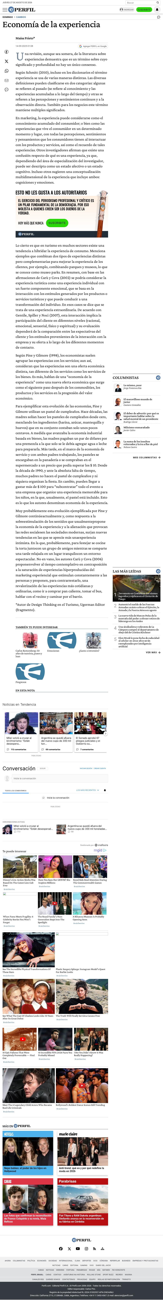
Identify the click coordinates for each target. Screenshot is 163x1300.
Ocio (95, 1261)
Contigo (57, 1275)
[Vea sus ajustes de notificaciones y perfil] (157, 9)
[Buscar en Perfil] (158, 2)
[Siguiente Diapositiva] (105, 733)
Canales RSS (38, 1279)
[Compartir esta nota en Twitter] (6, 61)
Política (31, 1261)
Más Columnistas (145, 457)
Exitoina (74, 1265)
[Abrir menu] (5, 9)
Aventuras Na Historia (74, 1275)
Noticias (56, 1265)
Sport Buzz (108, 1275)
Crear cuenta (100, 768)
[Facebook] (61, 1249)
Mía (98, 1270)
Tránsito (126, 1279)
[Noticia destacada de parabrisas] (82, 1182)
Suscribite (144, 9)
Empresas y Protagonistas (145, 1261)
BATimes (106, 1270)
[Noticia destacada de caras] (28, 1182)
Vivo (92, 1265)
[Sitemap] (102, 1249)
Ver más (151, 652)
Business (126, 1261)
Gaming (83, 1265)
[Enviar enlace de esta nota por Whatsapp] (6, 71)
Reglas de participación (109, 1279)
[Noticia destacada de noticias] (28, 1134)
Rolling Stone (94, 1275)
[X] (69, 1249)
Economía (41, 1261)
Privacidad (82, 1279)
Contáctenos (68, 1279)
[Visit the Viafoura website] (101, 845)
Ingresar (129, 9)
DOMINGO (8, 17)
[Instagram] (86, 1249)
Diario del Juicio (103, 1265)
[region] (55, 806)
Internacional (66, 1261)
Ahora (8, 1261)
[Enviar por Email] (6, 80)
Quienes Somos (53, 1279)
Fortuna (70, 1270)
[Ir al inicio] (21, 10)
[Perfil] (22, 1126)
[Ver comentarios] (158, 18)
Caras (65, 1265)
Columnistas (125, 377)
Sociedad (53, 1261)
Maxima (128, 1275)
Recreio (119, 1275)
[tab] (16, 790)
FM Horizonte (118, 1270)
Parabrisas (82, 1270)
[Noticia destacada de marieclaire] (82, 1134)
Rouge (92, 1270)
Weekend (60, 1270)
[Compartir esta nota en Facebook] (6, 52)
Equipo (92, 1279)
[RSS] (94, 1249)
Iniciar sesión (86, 768)
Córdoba (104, 1261)
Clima (77, 1261)
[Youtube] (78, 1249)
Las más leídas (127, 571)
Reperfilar (115, 1261)
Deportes (86, 1261)
